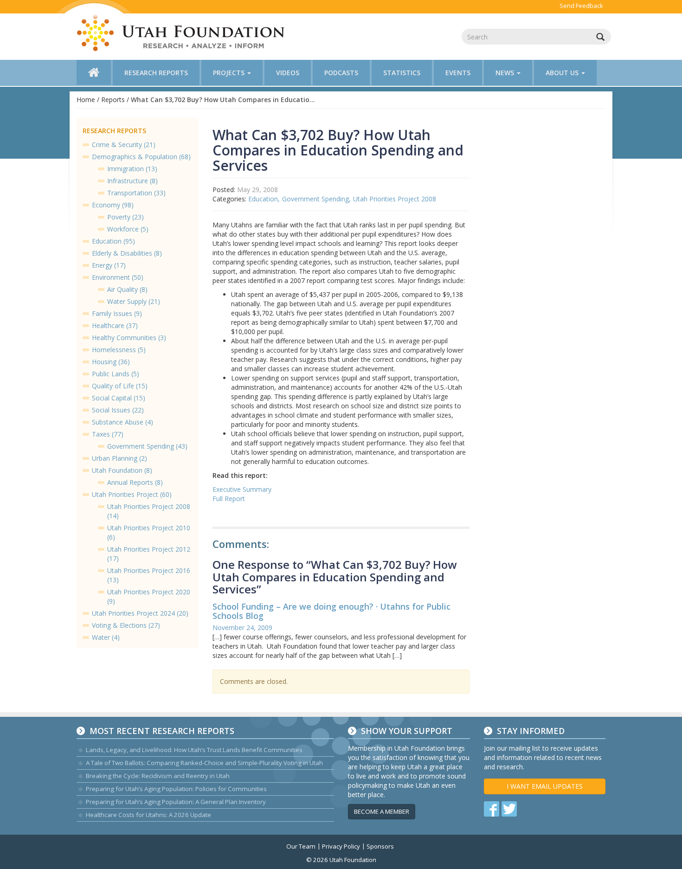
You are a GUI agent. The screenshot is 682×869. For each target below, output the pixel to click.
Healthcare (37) (115, 325)
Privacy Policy (341, 846)
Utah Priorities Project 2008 (394, 198)
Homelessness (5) (119, 349)
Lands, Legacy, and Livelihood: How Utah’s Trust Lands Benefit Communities (194, 750)
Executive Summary (241, 489)
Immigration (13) (132, 168)
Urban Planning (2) (119, 458)
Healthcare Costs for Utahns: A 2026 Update (148, 815)
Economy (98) (113, 204)
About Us (563, 72)
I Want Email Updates (545, 786)
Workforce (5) (127, 229)
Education (263, 198)
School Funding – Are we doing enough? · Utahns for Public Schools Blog (331, 611)
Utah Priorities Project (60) (132, 494)
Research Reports (156, 72)
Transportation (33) (136, 192)
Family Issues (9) (117, 313)
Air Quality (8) (127, 289)
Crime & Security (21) (123, 144)
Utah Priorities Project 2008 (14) (148, 511)
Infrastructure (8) (132, 180)
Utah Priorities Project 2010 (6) (148, 532)
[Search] (600, 36)
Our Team (300, 846)
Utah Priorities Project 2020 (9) (148, 596)
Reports (113, 99)
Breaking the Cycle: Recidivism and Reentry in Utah (158, 776)
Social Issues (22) (118, 410)
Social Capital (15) (118, 397)
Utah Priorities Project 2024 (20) (140, 613)
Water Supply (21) (133, 301)
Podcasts (341, 72)
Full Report (228, 498)
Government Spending (315, 198)
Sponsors (380, 846)
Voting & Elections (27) (126, 625)
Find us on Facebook (491, 809)
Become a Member (381, 811)
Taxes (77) (107, 434)
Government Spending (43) (147, 446)
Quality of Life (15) (120, 385)
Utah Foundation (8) (122, 470)
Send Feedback (581, 5)
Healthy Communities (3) (129, 337)
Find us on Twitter (509, 809)
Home (86, 99)
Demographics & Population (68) (141, 156)
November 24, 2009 (242, 627)
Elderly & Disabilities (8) (127, 253)
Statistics (401, 72)
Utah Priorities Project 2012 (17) (148, 554)
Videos (287, 72)
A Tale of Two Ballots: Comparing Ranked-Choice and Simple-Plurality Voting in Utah (204, 763)
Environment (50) (117, 277)
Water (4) (106, 637)
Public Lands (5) (115, 373)
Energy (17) (109, 265)
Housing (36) (111, 361)
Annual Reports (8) (135, 482)
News (505, 72)
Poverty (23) (125, 216)
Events (457, 72)
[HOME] (94, 72)
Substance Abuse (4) (122, 422)
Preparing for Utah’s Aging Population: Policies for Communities (176, 789)
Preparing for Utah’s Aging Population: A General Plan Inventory (176, 802)
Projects (229, 72)
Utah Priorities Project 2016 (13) (148, 575)
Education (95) (113, 241)
